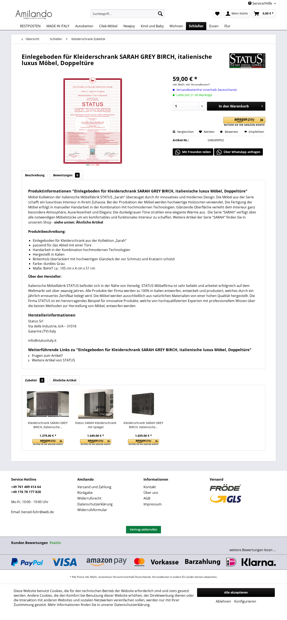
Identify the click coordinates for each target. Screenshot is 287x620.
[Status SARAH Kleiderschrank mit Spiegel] (96, 404)
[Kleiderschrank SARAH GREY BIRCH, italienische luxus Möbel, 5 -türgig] (143, 404)
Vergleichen (185, 132)
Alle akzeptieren (236, 592)
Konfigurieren (245, 601)
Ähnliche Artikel (64, 380)
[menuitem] (128, 13)
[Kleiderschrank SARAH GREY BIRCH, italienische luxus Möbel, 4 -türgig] (48, 404)
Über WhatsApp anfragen (241, 152)
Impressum (153, 504)
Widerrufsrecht (89, 498)
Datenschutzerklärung (95, 504)
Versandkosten (161, 577)
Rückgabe (85, 492)
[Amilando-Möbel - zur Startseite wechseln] (33, 14)
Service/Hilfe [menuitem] (262, 3)
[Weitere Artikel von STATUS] (247, 60)
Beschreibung (35, 175)
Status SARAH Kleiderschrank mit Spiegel (95, 425)
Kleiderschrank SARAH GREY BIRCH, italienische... (48, 425)
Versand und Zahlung (94, 487)
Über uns (151, 492)
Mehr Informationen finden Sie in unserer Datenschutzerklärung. (99, 604)
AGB (147, 498)
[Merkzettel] (217, 13)
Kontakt (150, 487)
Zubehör (34, 380)
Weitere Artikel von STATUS (53, 360)
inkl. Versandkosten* (198, 84)
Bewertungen (65, 175)
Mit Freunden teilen (196, 152)
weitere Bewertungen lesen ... (252, 550)
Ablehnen (223, 601)
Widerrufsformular (92, 510)
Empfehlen (256, 132)
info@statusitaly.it (42, 340)
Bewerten (231, 132)
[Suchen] (160, 13)
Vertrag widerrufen (143, 529)
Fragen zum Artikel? (47, 355)
